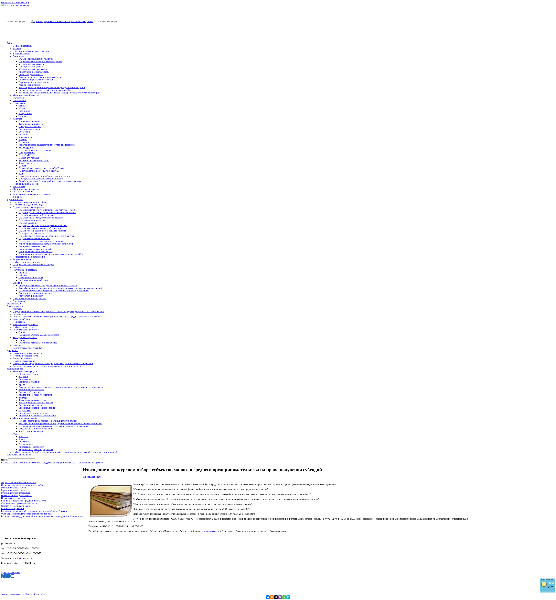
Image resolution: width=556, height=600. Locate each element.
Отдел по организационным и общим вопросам (42, 230)
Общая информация (22, 46)
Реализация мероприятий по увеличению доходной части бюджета (52, 87)
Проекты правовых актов (25, 355)
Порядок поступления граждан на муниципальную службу (48, 285)
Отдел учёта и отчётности (31, 233)
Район (10, 43)
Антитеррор (19, 301)
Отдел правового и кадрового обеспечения (40, 228)
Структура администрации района (30, 202)
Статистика (18, 98)
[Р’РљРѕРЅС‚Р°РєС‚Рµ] (268, 597)
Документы (12, 350)
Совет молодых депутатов (26, 329)
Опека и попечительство (31, 405)
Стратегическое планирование (34, 82)
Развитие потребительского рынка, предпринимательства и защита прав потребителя (61, 387)
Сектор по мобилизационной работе (37, 249)
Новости (23, 272)
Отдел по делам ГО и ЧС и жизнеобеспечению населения (47, 212)
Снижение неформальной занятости (36, 79)
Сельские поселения (23, 191)
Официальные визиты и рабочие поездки (33, 264)
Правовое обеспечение (30, 392)
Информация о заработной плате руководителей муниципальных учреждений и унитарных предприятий (65, 452)
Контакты (17, 267)
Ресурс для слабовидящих (16, 5)
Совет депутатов (15, 306)
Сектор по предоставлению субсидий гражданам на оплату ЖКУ (51, 254)
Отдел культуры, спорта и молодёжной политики (43, 225)
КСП (15, 434)
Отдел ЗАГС (25, 155)
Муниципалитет (15, 368)
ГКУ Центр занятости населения (35, 150)
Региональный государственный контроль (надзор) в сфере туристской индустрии (59, 92)
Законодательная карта (12, 594)
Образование (25, 132)
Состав (22, 332)
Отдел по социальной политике (34, 238)
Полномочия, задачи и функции (28, 204)
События (23, 275)
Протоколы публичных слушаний (29, 298)
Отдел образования (28, 223)
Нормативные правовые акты (27, 353)
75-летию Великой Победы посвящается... (39, 171)
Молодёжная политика (30, 126)
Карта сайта (39, 594)
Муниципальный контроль (26, 95)
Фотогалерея (19, 186)
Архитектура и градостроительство (36, 395)
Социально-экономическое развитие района (40, 61)
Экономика (18, 56)
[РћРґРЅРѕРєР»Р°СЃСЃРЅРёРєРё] (272, 597)
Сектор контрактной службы (33, 246)
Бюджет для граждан (29, 158)
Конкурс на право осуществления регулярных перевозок (47, 145)
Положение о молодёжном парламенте (38, 342)
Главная (5, 462)
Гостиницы (24, 111)
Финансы (17, 197)
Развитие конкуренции (30, 85)
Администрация (15, 199)
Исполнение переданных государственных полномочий (46, 243)
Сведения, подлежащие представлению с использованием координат (47, 366)
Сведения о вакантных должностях (36, 293)
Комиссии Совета (21, 319)
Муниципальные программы (33, 69)
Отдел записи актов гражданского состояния (41, 241)
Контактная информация (31, 296)
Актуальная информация (25, 270)
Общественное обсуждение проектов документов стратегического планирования (53, 363)
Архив (22, 384)
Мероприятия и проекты (31, 277)
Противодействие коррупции (33, 413)
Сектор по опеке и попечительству (36, 251)
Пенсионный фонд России (26, 184)
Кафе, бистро (25, 113)
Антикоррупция (26, 147)
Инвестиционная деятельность (34, 72)
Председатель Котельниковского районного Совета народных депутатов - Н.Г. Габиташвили (58, 311)
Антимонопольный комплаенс (34, 160)
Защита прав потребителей (32, 124)
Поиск (28, 594)
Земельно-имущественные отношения (37, 415)
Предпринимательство (30, 129)
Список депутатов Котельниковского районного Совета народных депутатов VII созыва (56, 316)
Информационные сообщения (33, 280)
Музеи (22, 108)
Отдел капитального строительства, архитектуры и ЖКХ (47, 210)
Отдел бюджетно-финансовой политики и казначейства (46, 236)
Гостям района (20, 103)
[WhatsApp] (284, 597)
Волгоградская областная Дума (28, 348)
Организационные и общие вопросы (37, 408)
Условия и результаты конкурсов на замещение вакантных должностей (54, 290)
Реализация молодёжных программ (36, 402)
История (17, 48)
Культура (23, 139)
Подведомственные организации (29, 257)
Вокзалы (23, 105)
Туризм (22, 116)
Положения (24, 441)
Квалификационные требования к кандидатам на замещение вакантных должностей (60, 288)
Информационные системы (26, 262)
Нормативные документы (25, 324)
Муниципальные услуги (31, 66)
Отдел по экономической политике (36, 59)
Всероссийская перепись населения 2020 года (41, 168)
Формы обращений (22, 358)
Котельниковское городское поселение (32, 194)
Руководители (14, 303)
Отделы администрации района (28, 207)
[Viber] (280, 597)
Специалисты (19, 314)
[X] (276, 597)
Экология (23, 134)
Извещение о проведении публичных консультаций (44, 176)
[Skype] (288, 597)
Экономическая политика (31, 389)
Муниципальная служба (25, 418)
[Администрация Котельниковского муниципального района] (16, 35)
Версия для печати (92, 477)
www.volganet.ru (212, 531)
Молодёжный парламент (25, 337)
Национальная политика (19, 454)
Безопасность (25, 137)
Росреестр (23, 376)
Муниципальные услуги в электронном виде (41, 178)
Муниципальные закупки (31, 64)
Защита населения (22, 259)
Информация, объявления (31, 447)
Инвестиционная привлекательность (31, 51)
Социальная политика (29, 121)
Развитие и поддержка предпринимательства (41, 77)
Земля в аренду (26, 163)
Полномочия (19, 322)
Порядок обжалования (24, 361)
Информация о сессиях (24, 327)
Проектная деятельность (31, 74)
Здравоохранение (21, 53)
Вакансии (17, 283)
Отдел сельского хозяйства (32, 220)
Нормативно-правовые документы (36, 449)
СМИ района (19, 100)
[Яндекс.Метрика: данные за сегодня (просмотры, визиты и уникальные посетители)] (10, 572)
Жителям (17, 118)
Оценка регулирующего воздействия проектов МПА (45, 90)
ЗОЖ (21, 173)
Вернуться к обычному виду (15, 2)
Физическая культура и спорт (33, 400)
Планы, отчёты (26, 444)
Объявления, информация (90, 462)
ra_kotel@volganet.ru (22, 558)
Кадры (22, 439)
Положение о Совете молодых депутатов (39, 335)
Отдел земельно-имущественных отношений (41, 217)
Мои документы (27, 152)
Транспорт (24, 142)
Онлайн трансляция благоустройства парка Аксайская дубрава (50, 181)
